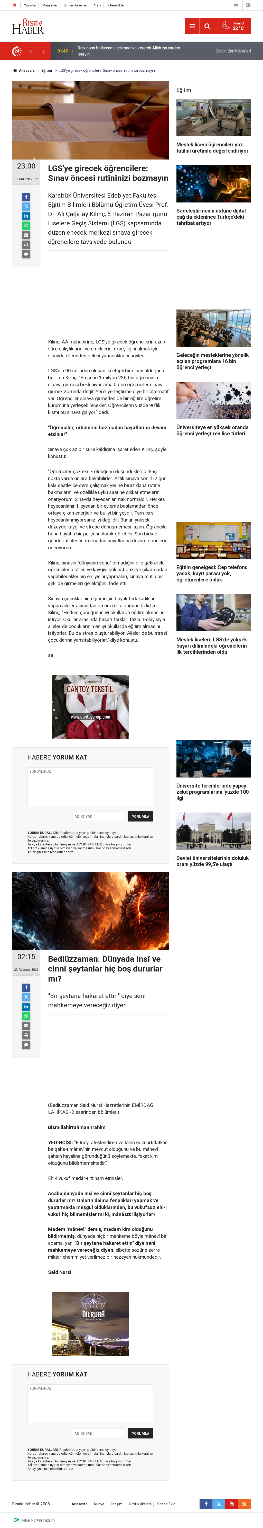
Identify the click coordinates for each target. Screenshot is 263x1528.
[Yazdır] (26, 245)
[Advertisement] (108, 295)
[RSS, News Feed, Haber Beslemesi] (244, 1504)
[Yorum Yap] (26, 254)
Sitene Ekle (115, 5)
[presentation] (30, 51)
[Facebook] (26, 197)
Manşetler (49, 5)
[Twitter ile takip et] (218, 1504)
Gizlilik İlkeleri (140, 1504)
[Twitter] (26, 206)
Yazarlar (30, 5)
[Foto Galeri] (248, 5)
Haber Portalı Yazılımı (38, 1520)
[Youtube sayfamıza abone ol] (231, 1504)
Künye (99, 1504)
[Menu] (192, 26)
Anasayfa (80, 1504)
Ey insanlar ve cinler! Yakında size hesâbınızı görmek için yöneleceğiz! (128, 51)
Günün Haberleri (75, 5)
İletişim (117, 1504)
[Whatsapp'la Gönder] (26, 226)
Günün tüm (233, 51)
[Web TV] (236, 5)
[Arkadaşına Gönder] (26, 235)
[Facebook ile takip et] (206, 1504)
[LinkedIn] (26, 216)
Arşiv (97, 5)
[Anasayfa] (15, 5)
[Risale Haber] (28, 25)
